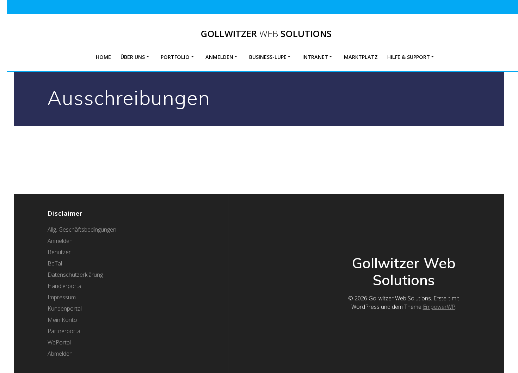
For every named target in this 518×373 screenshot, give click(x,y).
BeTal (55, 263)
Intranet (315, 57)
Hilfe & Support (408, 57)
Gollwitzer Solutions (266, 33)
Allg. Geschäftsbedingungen (82, 229)
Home (103, 57)
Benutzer (59, 252)
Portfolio (175, 57)
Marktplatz (361, 57)
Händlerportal (65, 286)
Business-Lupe (267, 57)
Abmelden (60, 353)
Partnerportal (64, 331)
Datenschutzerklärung (75, 275)
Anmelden (219, 57)
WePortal (59, 342)
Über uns (133, 57)
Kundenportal (65, 308)
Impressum (62, 297)
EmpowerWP (439, 307)
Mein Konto (62, 320)
